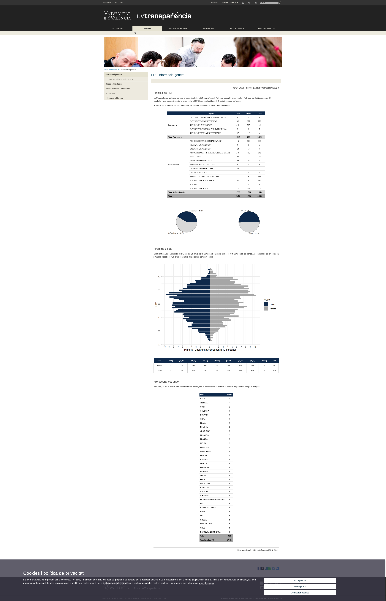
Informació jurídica (237, 28)
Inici (105, 70)
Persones (147, 28)
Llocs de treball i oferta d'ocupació (119, 79)
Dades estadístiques (114, 84)
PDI (116, 2)
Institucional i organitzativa (177, 28)
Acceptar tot (300, 580)
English (225, 2)
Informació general (114, 75)
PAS (121, 2)
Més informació (206, 583)
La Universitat (117, 28)
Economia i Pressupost (266, 28)
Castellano (214, 2)
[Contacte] (256, 2)
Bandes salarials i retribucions (118, 89)
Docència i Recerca (207, 28)
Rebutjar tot (300, 586)
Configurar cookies (300, 592)
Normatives (110, 93)
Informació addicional (114, 98)
